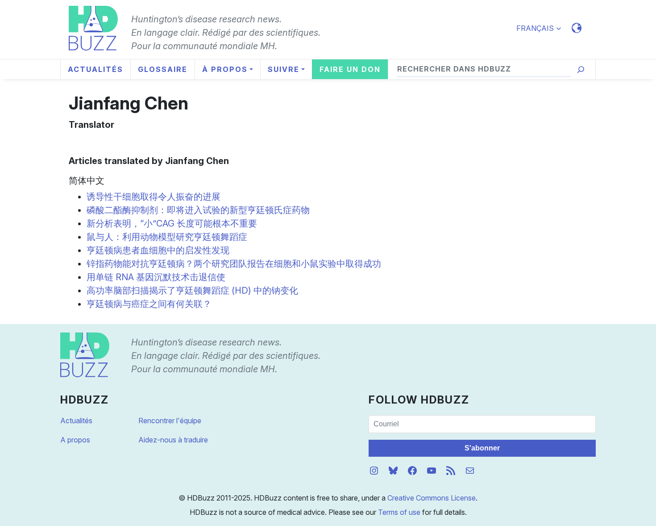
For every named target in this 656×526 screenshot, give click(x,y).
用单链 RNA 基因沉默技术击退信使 (156, 277)
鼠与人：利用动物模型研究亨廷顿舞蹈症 (167, 236)
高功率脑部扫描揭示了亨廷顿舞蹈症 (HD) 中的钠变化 (192, 290)
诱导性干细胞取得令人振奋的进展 (153, 196)
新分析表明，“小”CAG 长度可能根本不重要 (172, 223)
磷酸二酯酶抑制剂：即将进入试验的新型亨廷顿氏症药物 (198, 210)
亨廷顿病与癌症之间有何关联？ (149, 304)
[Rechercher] (580, 69)
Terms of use (399, 512)
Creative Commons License (431, 497)
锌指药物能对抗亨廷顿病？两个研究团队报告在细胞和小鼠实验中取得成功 (234, 263)
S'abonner (482, 448)
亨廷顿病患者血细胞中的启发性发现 (158, 250)
